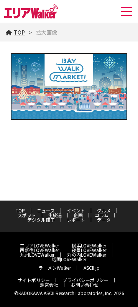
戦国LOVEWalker (69, 259)
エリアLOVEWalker (39, 245)
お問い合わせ (85, 284)
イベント (76, 210)
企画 (78, 215)
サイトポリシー (34, 280)
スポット (27, 215)
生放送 (55, 215)
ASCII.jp (92, 267)
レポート (76, 219)
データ (104, 219)
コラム (101, 215)
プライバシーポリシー (85, 280)
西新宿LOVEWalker (39, 250)
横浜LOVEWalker (89, 245)
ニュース (46, 210)
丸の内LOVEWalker (86, 254)
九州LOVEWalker (37, 254)
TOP (19, 32)
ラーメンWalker (54, 267)
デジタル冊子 (41, 219)
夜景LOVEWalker (89, 250)
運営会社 (49, 284)
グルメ (104, 210)
